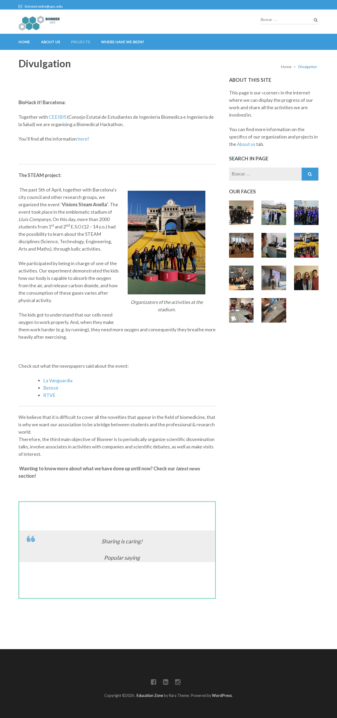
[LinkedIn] (165, 683)
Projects (80, 42)
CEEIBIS (58, 117)
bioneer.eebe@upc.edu (44, 6)
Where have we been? (122, 42)
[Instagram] (178, 683)
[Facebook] (153, 683)
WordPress (222, 695)
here (82, 139)
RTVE (49, 395)
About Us (50, 42)
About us (246, 144)
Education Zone (150, 695)
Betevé (50, 388)
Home (24, 42)
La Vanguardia (57, 380)
